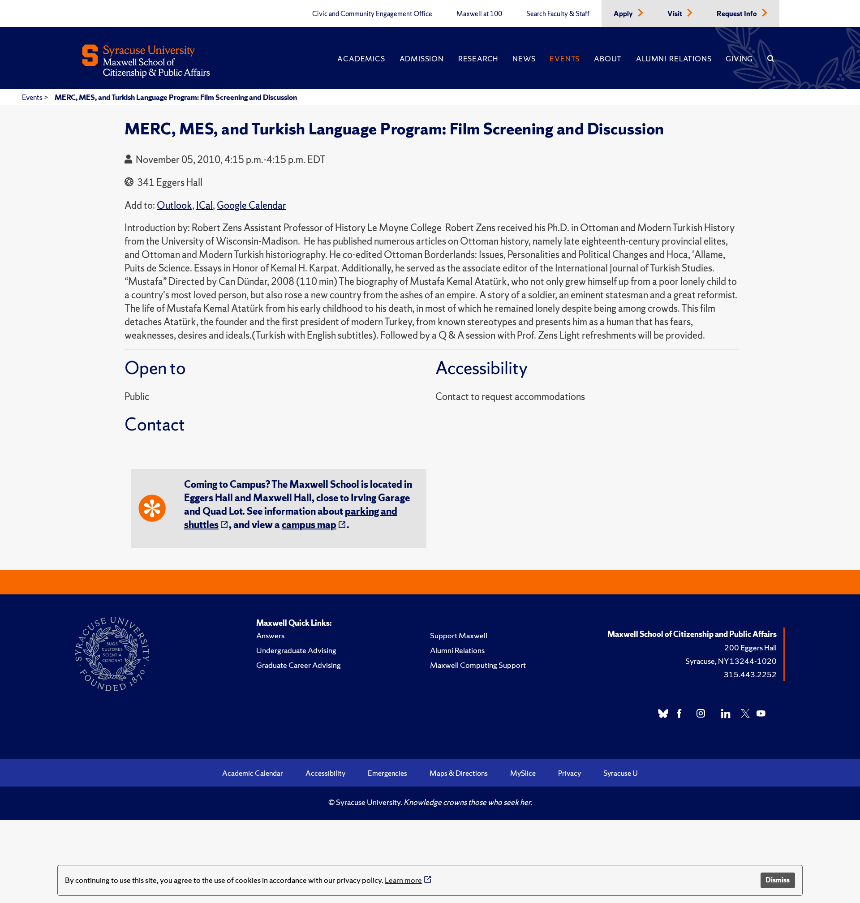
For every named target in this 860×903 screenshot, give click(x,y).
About (608, 59)
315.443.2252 (750, 674)
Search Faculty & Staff (557, 13)
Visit (675, 13)
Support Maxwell (458, 635)
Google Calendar (251, 205)
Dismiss (777, 880)
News (523, 59)
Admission (422, 59)
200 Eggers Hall (750, 647)
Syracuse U (620, 773)
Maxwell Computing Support (478, 665)
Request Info (737, 13)
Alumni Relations (673, 59)
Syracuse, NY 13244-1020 (731, 661)
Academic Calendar (252, 773)
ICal (204, 205)
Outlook (174, 205)
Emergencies (387, 773)
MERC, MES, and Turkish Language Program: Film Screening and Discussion (176, 97)
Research (478, 59)
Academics (361, 59)
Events (565, 59)
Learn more (403, 880)
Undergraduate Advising (296, 650)
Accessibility (325, 773)
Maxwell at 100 (479, 13)
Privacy (569, 773)
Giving (739, 59)
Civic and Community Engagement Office (372, 13)
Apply (624, 13)
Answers (270, 635)
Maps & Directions (459, 773)
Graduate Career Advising (298, 665)
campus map (309, 524)
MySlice (523, 773)
